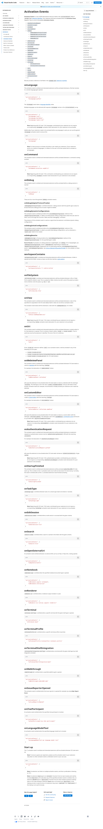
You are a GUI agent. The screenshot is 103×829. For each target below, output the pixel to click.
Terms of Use (26, 819)
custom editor (32, 397)
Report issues (49, 800)
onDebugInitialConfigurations (35, 225)
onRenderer (30, 590)
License (31, 819)
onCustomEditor (32, 392)
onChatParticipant (34, 709)
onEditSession (31, 512)
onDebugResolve (30, 235)
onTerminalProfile (33, 628)
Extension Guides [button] (7, 20)
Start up (28, 747)
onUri (27, 326)
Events (52, 2)
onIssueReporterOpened (37, 688)
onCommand (31, 154)
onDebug (29, 180)
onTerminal (30, 609)
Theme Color (6, 47)
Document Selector (8, 52)
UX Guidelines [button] (6, 22)
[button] (83, 2)
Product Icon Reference (9, 50)
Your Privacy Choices (22, 821)
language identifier (46, 104)
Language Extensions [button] (8, 25)
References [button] (5, 32)
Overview (5, 13)
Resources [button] (59, 2)
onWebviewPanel (33, 360)
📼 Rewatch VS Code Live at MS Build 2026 (50, 6)
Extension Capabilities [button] (8, 18)
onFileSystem (31, 275)
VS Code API (6, 34)
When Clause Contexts (9, 45)
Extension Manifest (8, 41)
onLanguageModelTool (36, 728)
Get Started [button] (5, 15)
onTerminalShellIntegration (39, 648)
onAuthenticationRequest (38, 429)
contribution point (64, 416)
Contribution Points (8, 36)
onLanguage (30, 85)
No (31, 795)
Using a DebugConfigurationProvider (56, 248)
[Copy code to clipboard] (78, 94)
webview (31, 365)
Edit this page (67, 795)
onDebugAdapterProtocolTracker (37, 203)
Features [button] (21, 2)
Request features (50, 797)
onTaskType (30, 488)
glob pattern (61, 259)
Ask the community (51, 794)
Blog (43, 2)
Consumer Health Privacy (32, 821)
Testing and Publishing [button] (8, 27)
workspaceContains (34, 254)
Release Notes (36, 2)
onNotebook (31, 569)
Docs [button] (28, 2)
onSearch (29, 531)
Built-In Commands (8, 43)
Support (15, 819)
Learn (47, 2)
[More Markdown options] (96, 11)
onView (28, 297)
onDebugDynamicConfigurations (36, 211)
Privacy (20, 819)
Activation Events (8, 38)
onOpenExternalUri (34, 550)
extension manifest (58, 80)
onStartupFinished (34, 465)
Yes (27, 795)
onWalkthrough (32, 669)
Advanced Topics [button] (7, 29)
